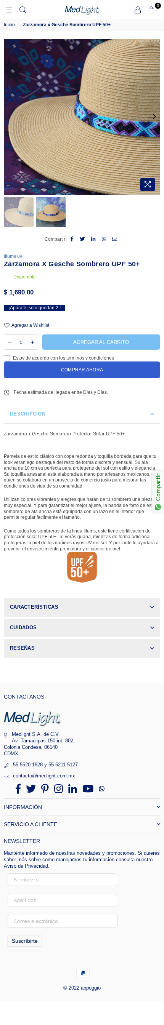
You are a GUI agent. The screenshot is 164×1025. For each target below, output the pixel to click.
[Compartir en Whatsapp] (104, 240)
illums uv (13, 256)
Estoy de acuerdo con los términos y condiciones (63, 358)
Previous (9, 117)
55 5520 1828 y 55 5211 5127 (45, 765)
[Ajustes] (138, 9)
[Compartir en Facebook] (72, 240)
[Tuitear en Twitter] (83, 240)
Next (154, 117)
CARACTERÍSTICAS (34, 607)
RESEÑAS (22, 648)
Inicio (9, 24)
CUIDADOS (23, 627)
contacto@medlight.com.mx (44, 776)
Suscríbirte (25, 941)
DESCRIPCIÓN (27, 414)
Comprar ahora (82, 370)
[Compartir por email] (115, 240)
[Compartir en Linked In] (93, 240)
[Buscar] (23, 9)
